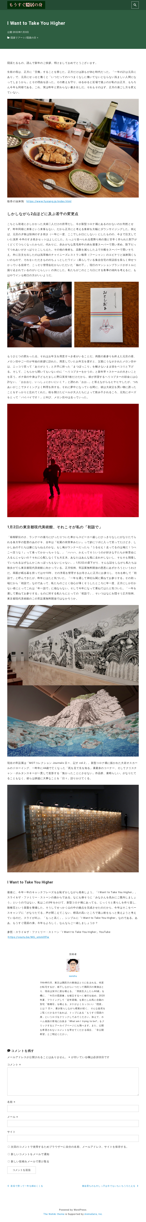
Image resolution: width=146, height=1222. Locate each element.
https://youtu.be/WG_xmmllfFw (28, 937)
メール (12, 1116)
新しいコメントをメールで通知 (30, 1154)
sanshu (73, 976)
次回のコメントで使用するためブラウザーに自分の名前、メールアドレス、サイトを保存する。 (70, 1146)
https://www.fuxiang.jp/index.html (49, 201)
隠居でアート (18, 37)
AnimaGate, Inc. (93, 1214)
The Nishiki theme (53, 1214)
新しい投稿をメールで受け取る (30, 1161)
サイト (11, 1131)
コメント (14, 1064)
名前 (11, 1101)
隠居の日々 (33, 37)
